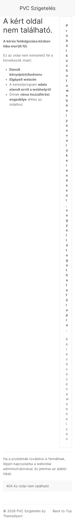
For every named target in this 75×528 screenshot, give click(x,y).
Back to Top (62, 511)
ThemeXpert (12, 516)
